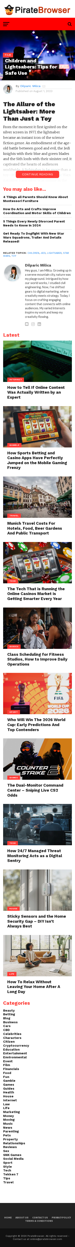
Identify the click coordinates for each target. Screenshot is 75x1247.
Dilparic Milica (30, 86)
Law (6, 1104)
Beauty (9, 1010)
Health (8, 1092)
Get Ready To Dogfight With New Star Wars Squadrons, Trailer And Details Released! (33, 237)
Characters (12, 1038)
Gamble (9, 1081)
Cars (7, 1026)
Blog (6, 1018)
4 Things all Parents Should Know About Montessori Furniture (35, 199)
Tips (6, 1178)
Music (8, 1124)
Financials (11, 1069)
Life (6, 1108)
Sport (7, 1163)
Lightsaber (54, 253)
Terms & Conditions (39, 1220)
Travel (8, 1182)
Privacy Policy (61, 1217)
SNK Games (12, 1155)
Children (33, 253)
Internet (10, 1100)
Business (10, 1022)
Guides (8, 1088)
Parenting (11, 1131)
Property (10, 1139)
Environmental (15, 1057)
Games (8, 1085)
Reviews (10, 1147)
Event (8, 1061)
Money (8, 1116)
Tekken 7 (10, 1174)
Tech (7, 1170)
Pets (7, 1135)
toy (13, 256)
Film (6, 1065)
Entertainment (15, 1053)
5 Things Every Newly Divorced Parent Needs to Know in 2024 (34, 223)
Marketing (11, 1112)
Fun (6, 1077)
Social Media (13, 1159)
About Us (22, 1217)
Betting (9, 1014)
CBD (6, 1030)
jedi (43, 253)
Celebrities (12, 1034)
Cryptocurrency (16, 1045)
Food (7, 1073)
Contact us (40, 1217)
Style (7, 1167)
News (7, 1128)
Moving (9, 1120)
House (8, 1096)
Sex (6, 1151)
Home (8, 1217)
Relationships (14, 1143)
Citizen (9, 1042)
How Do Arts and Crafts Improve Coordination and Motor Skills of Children (37, 211)
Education (11, 1049)
